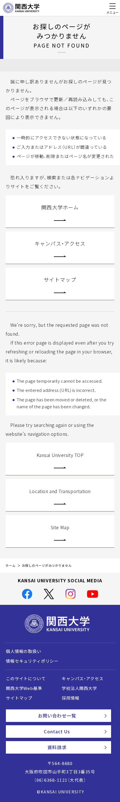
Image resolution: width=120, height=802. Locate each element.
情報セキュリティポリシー (32, 661)
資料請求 (56, 747)
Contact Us (57, 731)
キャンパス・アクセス (60, 243)
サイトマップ (60, 279)
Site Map (60, 527)
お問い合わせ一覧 (57, 715)
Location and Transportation (60, 491)
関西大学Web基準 (24, 688)
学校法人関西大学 (79, 688)
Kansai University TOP (60, 455)
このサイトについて (26, 678)
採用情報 (70, 698)
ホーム (11, 565)
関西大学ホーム (60, 207)
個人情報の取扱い (23, 651)
